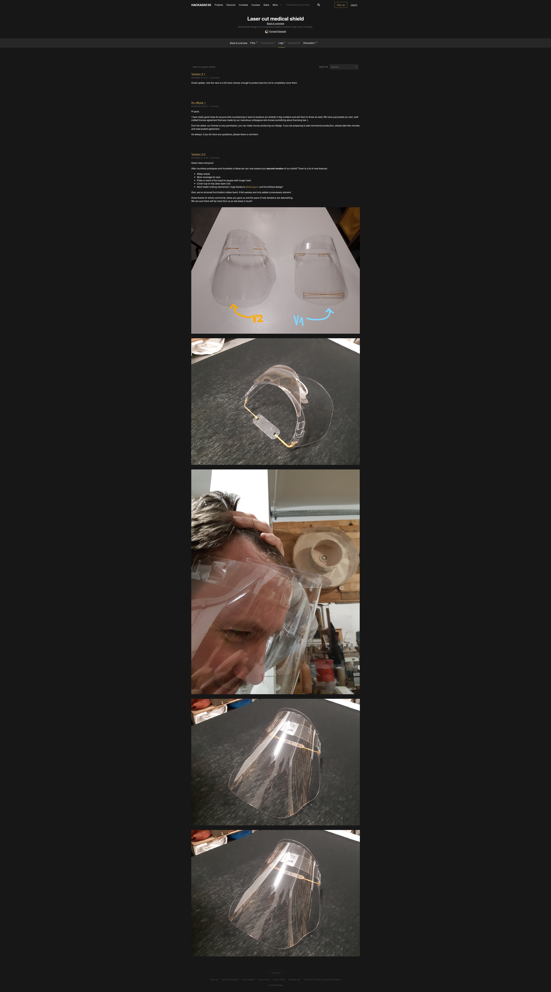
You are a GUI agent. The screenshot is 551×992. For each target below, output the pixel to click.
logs (281, 42)
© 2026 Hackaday (275, 985)
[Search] (319, 5)
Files (254, 42)
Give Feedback (248, 979)
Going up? (276, 972)
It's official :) (198, 102)
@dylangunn (252, 186)
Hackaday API (294, 979)
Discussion (310, 42)
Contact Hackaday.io (230, 979)
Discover (230, 4)
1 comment (214, 106)
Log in (354, 4)
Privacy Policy (279, 979)
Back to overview (275, 23)
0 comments (214, 77)
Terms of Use (263, 979)
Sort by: (323, 67)
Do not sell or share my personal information (322, 979)
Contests (243, 4)
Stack (266, 4)
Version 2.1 (198, 74)
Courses (255, 4)
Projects (219, 4)
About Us (214, 979)
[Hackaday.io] (201, 5)
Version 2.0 (198, 154)
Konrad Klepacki (277, 31)
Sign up (341, 4)
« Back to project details (203, 66)
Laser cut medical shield (275, 18)
